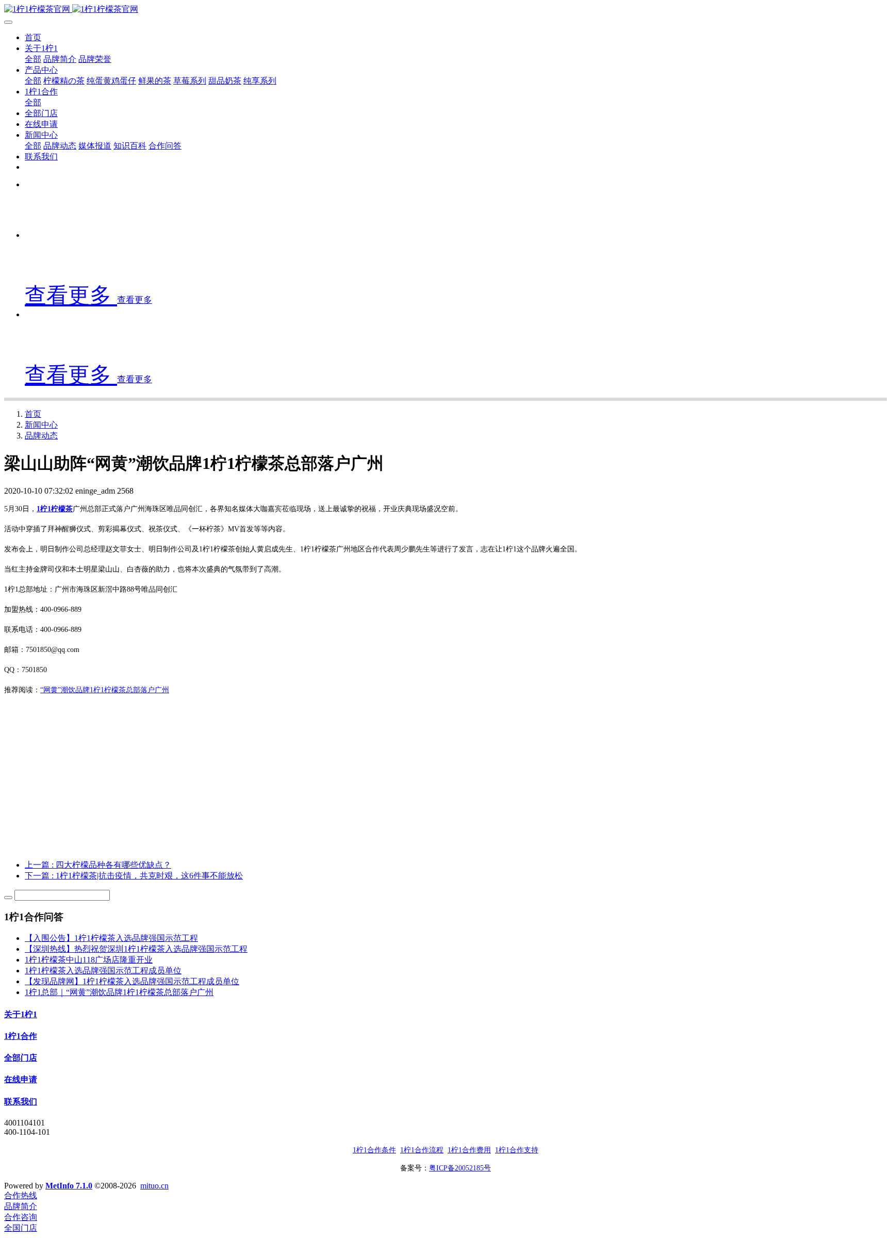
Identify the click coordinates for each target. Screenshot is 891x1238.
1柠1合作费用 (469, 1150)
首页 (33, 37)
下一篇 (134, 875)
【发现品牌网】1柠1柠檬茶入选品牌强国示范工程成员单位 (132, 981)
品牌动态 (41, 435)
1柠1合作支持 (516, 1150)
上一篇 (98, 864)
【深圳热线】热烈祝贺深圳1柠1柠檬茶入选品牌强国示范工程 (136, 948)
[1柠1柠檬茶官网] (445, 9)
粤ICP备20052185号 (460, 1168)
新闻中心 (41, 424)
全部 (33, 59)
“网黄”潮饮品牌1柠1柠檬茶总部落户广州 (104, 690)
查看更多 (71, 295)
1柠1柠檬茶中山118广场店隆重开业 (89, 959)
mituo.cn (154, 1185)
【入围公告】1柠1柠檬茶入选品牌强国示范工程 (111, 938)
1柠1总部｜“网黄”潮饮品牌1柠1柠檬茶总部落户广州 (119, 992)
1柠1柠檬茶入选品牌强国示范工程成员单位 (103, 970)
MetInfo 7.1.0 (68, 1185)
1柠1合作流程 (421, 1150)
